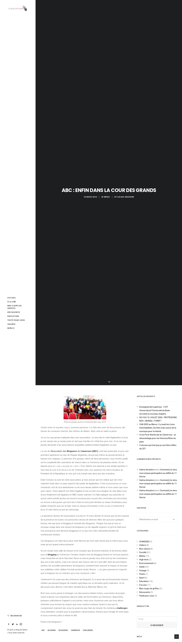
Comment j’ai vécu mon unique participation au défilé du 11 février (158, 473)
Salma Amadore (125, 197)
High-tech (143, 559)
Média (107, 197)
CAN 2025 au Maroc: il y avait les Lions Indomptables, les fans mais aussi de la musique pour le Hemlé (157, 427)
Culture (142, 545)
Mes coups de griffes (149, 588)
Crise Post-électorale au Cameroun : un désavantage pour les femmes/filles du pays (157, 438)
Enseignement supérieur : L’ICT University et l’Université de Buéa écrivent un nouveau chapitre (154, 410)
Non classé (144, 549)
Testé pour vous (146, 596)
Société (142, 552)
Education (144, 581)
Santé (141, 567)
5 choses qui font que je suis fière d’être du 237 (157, 447)
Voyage (142, 570)
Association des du (75, 451)
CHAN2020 (144, 541)
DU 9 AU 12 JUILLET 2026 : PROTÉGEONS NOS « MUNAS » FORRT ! (158, 419)
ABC (43, 630)
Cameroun (75, 630)
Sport (141, 578)
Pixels (142, 574)
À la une (142, 585)
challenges (88, 630)
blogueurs (63, 630)
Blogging (52, 630)
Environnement (146, 563)
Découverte (144, 592)
